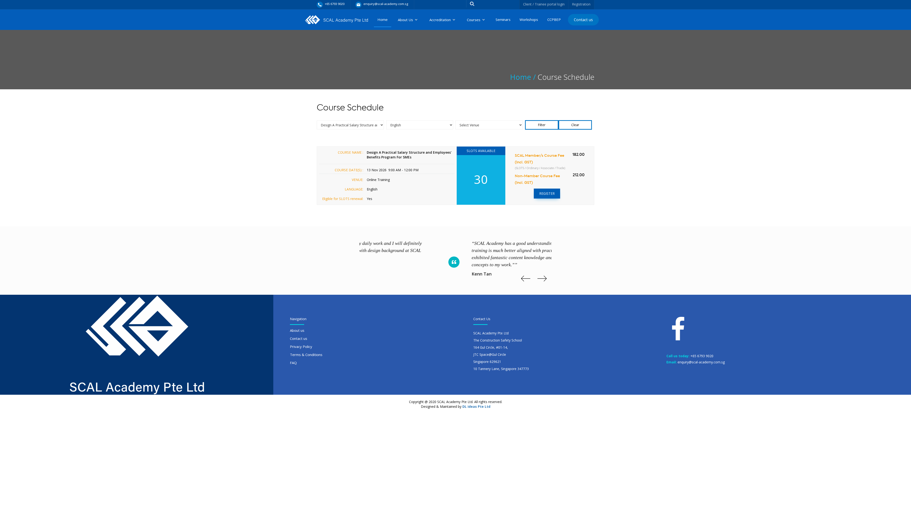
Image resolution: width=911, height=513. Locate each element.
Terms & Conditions (306, 354)
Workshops (529, 19)
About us (297, 330)
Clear (575, 125)
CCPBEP (554, 19)
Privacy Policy (301, 346)
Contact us (583, 19)
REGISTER (547, 193)
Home (382, 19)
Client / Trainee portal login (544, 4)
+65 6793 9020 (701, 356)
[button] (408, 20)
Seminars (503, 19)
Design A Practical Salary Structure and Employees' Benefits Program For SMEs (409, 154)
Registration (581, 4)
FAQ (293, 362)
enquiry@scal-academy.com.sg (701, 362)
